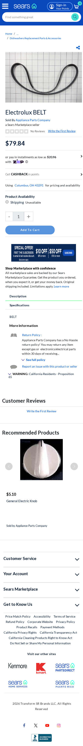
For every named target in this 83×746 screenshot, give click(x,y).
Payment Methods (52, 627)
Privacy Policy (65, 622)
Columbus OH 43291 (29, 185)
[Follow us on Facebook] (24, 725)
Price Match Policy (17, 616)
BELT (13, 317)
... (18, 33)
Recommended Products (30, 432)
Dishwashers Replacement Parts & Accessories (35, 38)
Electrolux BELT (25, 112)
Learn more (61, 286)
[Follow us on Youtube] (47, 725)
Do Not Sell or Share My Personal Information (40, 643)
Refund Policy (15, 622)
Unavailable (33, 202)
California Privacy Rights (20, 632)
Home (8, 33)
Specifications (19, 305)
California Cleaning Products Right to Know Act (40, 638)
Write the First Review (62, 131)
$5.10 (11, 494)
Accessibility (42, 616)
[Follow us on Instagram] (58, 725)
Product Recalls (26, 627)
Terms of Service (64, 616)
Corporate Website (40, 622)
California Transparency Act (58, 632)
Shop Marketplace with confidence (30, 268)
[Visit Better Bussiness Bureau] (41, 737)
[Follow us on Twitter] (35, 725)
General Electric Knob (21, 501)
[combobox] (41, 17)
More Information (23, 325)
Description (18, 296)
